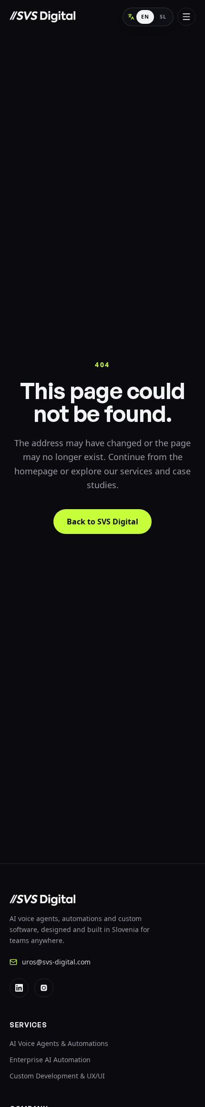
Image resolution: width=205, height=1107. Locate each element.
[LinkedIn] (19, 987)
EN (145, 16)
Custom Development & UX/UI (57, 1075)
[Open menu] (186, 17)
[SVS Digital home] (42, 16)
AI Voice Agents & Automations (59, 1043)
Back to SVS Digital (102, 521)
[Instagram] (43, 987)
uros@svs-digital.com (56, 961)
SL (163, 16)
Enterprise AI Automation (50, 1059)
